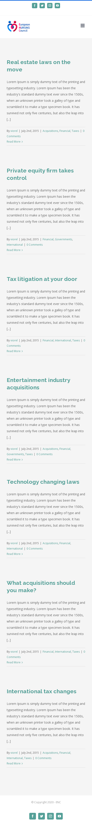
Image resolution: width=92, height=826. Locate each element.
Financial (64, 131)
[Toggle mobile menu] (83, 25)
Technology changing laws (43, 481)
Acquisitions (50, 131)
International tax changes (41, 691)
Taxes (75, 131)
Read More (14, 141)
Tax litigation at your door (42, 279)
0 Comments (35, 245)
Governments (63, 239)
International (15, 245)
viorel (14, 131)
